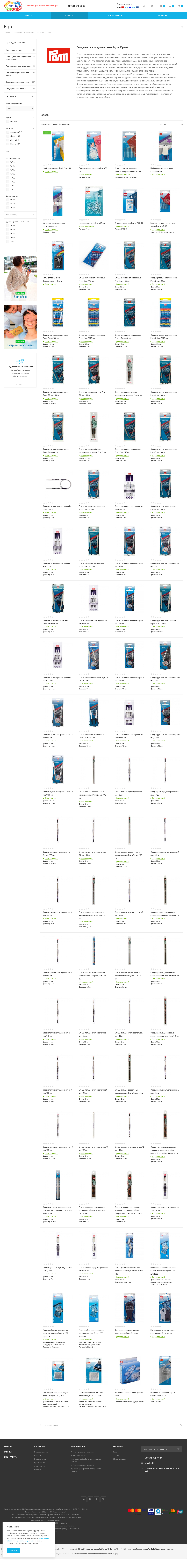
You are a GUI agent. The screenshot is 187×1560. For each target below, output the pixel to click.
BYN (119, 7)
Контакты (38, 1470)
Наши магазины (40, 1459)
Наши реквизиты (41, 1452)
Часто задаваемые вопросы (82, 1452)
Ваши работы (10, 1457)
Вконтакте (84, 1499)
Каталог (8, 1447)
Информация (78, 1447)
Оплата (115, 1452)
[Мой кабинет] (152, 6)
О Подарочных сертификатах (82, 1465)
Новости (37, 1455)
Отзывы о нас (39, 1466)
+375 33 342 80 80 (76, 6)
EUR (134, 7)
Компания (39, 1447)
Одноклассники (96, 1499)
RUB (127, 7)
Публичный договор (79, 1455)
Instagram (90, 1499)
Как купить (118, 1447)
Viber (103, 1499)
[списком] (178, 124)
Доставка (116, 1455)
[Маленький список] (161, 124)
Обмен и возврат (119, 1459)
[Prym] (58, 55)
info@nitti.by (150, 1463)
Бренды (8, 1452)
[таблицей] (182, 124)
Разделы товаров (17, 43)
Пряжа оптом (39, 1463)
